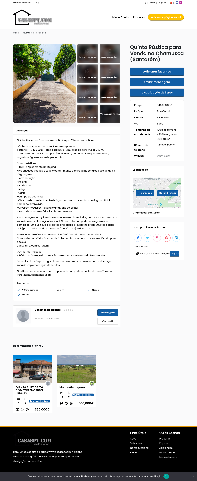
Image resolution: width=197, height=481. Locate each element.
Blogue (134, 452)
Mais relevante (168, 457)
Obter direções (167, 193)
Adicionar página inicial (166, 17)
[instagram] (180, 2)
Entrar (152, 2)
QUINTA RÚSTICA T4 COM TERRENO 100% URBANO (29, 390)
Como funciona (139, 448)
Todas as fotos (110, 114)
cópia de (175, 253)
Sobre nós (136, 443)
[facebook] (177, 2)
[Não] (193, 476)
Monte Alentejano (72, 387)
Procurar (164, 438)
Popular (164, 443)
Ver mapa (146, 193)
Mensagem (108, 312)
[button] (145, 2)
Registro (162, 2)
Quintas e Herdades (34, 32)
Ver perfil (107, 321)
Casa (16, 32)
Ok (166, 476)
